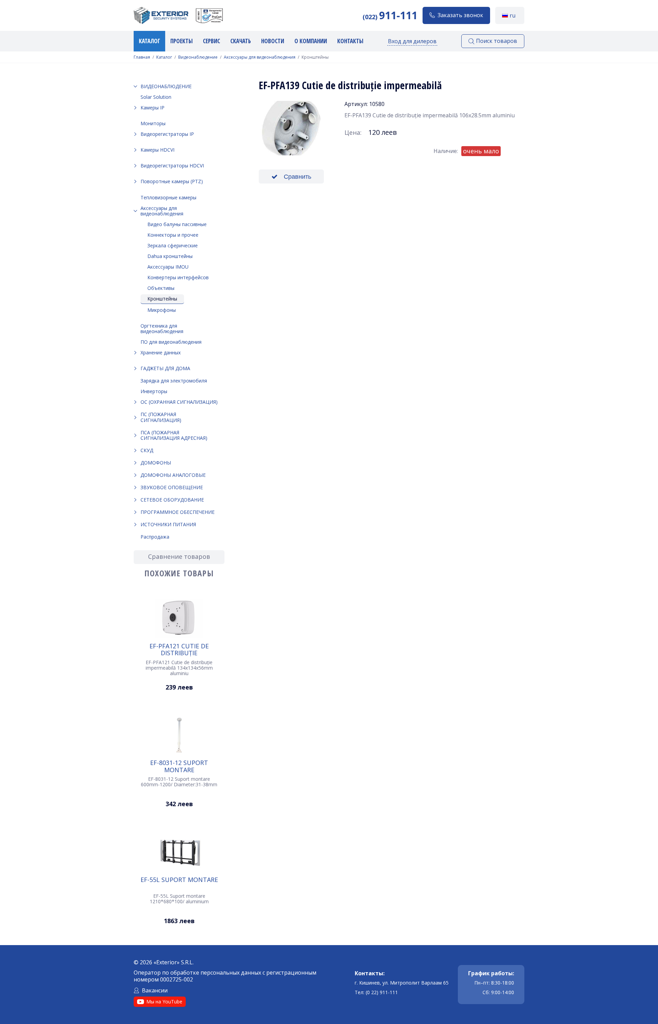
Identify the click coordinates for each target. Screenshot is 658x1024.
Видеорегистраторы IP (167, 134)
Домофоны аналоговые (173, 475)
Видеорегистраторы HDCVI (172, 165)
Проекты (181, 41)
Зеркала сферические (172, 245)
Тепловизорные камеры (168, 197)
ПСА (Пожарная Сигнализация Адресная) (174, 435)
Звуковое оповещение (172, 487)
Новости (272, 41)
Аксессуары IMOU (167, 266)
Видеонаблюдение (198, 57)
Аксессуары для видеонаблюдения (259, 57)
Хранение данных (161, 352)
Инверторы (154, 391)
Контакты (350, 41)
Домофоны (156, 462)
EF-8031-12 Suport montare (179, 766)
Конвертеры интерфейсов (178, 277)
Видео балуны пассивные (177, 224)
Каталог (149, 41)
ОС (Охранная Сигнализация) (179, 402)
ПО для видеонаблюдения (171, 342)
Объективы (160, 288)
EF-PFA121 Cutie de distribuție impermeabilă (179, 649)
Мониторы (153, 123)
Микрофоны (161, 310)
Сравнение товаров (179, 556)
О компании (310, 41)
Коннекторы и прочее (172, 235)
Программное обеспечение (178, 512)
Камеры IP (152, 107)
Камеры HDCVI (157, 149)
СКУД (147, 450)
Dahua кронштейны (170, 256)
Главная (142, 57)
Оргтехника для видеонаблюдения (162, 328)
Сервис (211, 41)
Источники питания (168, 524)
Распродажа (155, 536)
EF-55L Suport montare (179, 880)
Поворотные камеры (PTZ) (172, 181)
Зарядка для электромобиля (174, 380)
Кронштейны (162, 298)
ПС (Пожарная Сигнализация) (161, 417)
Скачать (240, 41)
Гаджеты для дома (165, 368)
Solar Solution (156, 97)
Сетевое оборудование (172, 499)
